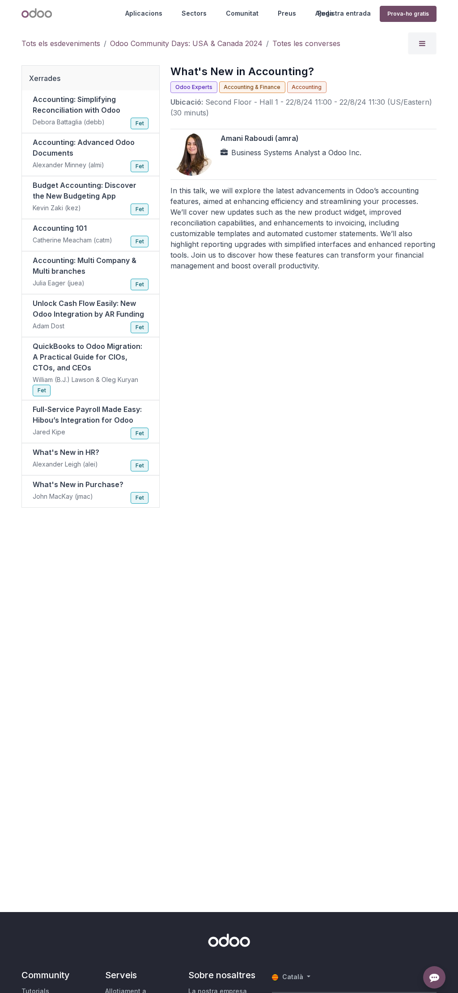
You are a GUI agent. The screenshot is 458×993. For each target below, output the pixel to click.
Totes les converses (306, 43)
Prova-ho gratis (408, 13)
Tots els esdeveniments (60, 43)
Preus (287, 13)
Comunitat (242, 13)
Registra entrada (344, 13)
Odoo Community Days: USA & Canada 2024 (186, 43)
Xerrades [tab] (44, 78)
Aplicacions (143, 13)
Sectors (194, 13)
